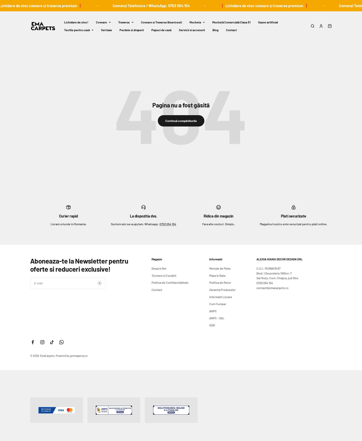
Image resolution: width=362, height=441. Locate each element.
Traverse (124, 22)
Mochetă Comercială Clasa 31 (231, 22)
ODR (212, 325)
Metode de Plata (219, 268)
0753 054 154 (168, 224)
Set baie (106, 30)
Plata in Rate (217, 275)
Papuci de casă (161, 30)
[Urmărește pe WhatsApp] (61, 342)
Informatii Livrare (220, 297)
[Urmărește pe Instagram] (42, 342)
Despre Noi (159, 268)
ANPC (213, 311)
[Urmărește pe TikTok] (51, 342)
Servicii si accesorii (192, 30)
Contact (231, 30)
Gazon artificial (268, 22)
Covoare (101, 22)
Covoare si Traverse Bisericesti (161, 22)
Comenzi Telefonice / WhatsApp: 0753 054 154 (140, 5)
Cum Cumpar (217, 304)
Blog (215, 30)
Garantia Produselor (222, 289)
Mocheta (195, 22)
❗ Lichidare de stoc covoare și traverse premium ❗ (253, 5)
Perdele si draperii (132, 30)
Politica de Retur (220, 282)
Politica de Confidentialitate (170, 282)
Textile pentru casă (77, 30)
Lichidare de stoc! (76, 22)
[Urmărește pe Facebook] (32, 342)
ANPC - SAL (216, 318)
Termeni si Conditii (164, 275)
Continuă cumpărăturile (181, 121)
